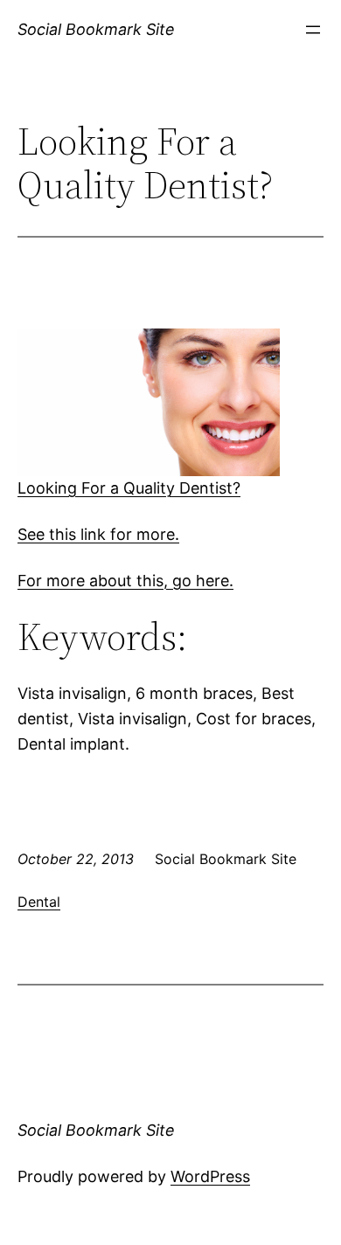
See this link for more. (98, 534)
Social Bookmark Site (96, 29)
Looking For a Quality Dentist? (128, 488)
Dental (38, 901)
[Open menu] (313, 29)
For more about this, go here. (125, 580)
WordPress (210, 1176)
